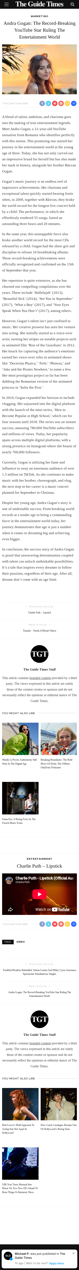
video (20, 941)
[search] (72, 4)
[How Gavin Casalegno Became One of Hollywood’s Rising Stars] (59, 1104)
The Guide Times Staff (15, 103)
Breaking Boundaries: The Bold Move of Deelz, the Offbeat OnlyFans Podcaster (56, 764)
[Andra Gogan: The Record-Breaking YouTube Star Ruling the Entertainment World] (39, 69)
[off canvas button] (6, 4)
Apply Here (56, 1263)
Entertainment (39, 858)
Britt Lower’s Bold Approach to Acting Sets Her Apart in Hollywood (18, 1129)
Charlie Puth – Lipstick (39, 612)
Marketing (39, 16)
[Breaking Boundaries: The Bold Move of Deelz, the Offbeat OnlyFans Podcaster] (59, 738)
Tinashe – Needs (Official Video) (39, 630)
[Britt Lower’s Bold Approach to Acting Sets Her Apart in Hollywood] (20, 1104)
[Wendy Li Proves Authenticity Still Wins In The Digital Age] (20, 738)
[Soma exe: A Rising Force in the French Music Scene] (20, 797)
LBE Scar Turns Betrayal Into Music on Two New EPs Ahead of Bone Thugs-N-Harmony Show (20, 1188)
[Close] (73, 1253)
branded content (40, 678)
